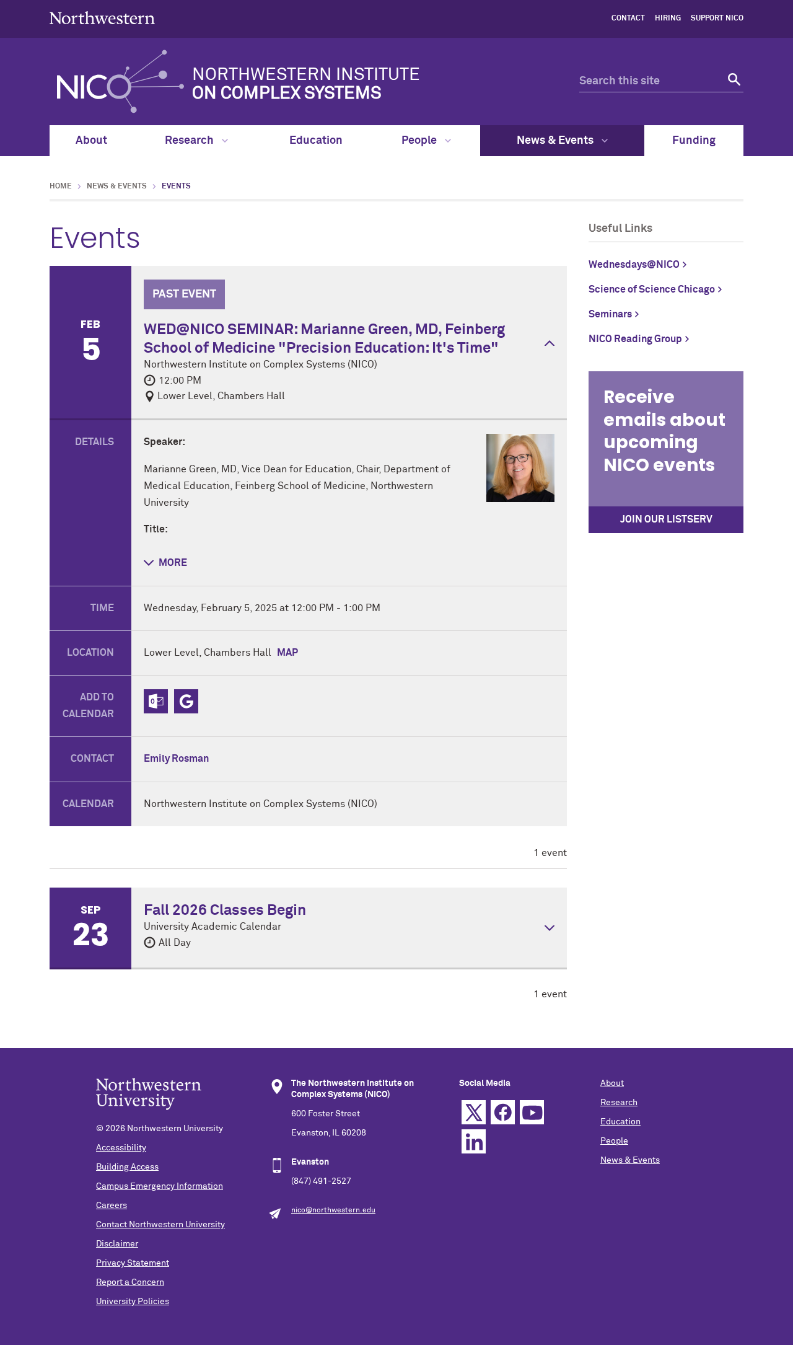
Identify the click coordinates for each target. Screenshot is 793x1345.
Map (287, 653)
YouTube (532, 1112)
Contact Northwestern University (160, 1224)
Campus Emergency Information (159, 1186)
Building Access (127, 1167)
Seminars (610, 314)
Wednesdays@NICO (634, 265)
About (91, 140)
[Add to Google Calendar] (186, 701)
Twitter (474, 1112)
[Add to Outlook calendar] (156, 701)
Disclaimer (117, 1244)
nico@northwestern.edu (333, 1210)
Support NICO (717, 18)
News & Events (556, 140)
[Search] (732, 81)
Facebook (503, 1112)
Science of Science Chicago (652, 289)
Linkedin (474, 1141)
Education (316, 140)
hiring (668, 18)
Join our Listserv (666, 519)
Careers (111, 1205)
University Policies (132, 1301)
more (173, 563)
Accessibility (121, 1148)
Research (190, 140)
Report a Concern (130, 1282)
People (420, 140)
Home (61, 186)
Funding (694, 140)
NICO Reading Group (635, 339)
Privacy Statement (132, 1263)
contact (628, 18)
